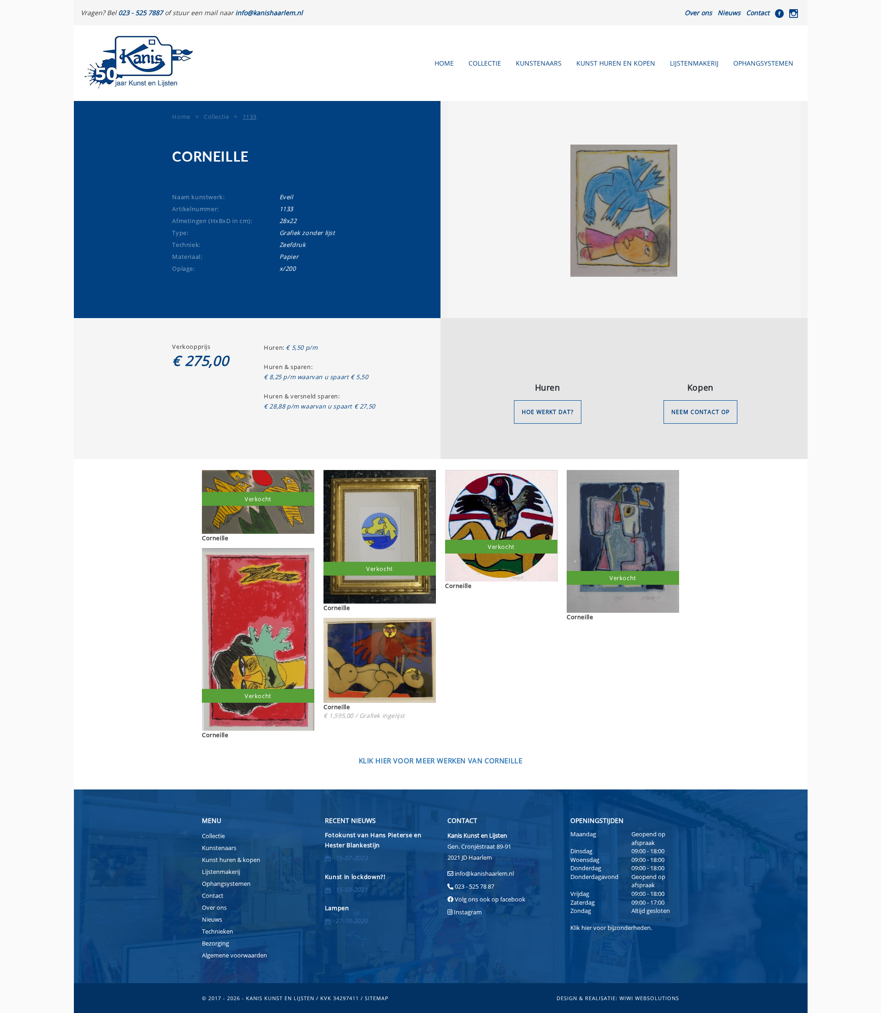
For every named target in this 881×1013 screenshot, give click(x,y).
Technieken (217, 931)
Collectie (484, 63)
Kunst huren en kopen (615, 63)
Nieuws (729, 12)
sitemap (377, 998)
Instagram (468, 912)
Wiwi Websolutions (649, 998)
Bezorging (215, 943)
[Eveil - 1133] (624, 211)
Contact (757, 12)
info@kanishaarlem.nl (484, 873)
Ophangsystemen (763, 63)
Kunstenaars (539, 63)
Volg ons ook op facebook (489, 899)
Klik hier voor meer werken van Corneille (441, 760)
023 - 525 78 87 (474, 886)
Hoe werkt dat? (548, 412)
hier (586, 927)
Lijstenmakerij (694, 63)
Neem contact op (700, 412)
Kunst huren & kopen (231, 860)
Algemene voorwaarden (234, 955)
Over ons (698, 12)
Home (444, 63)
